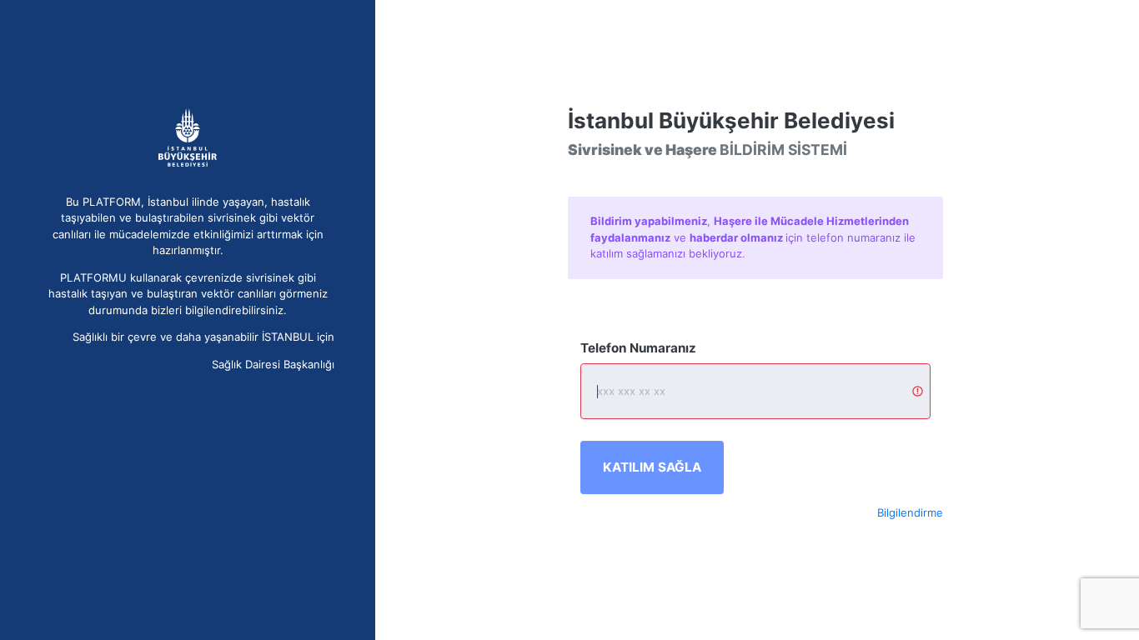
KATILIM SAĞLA (652, 467)
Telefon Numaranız (638, 348)
